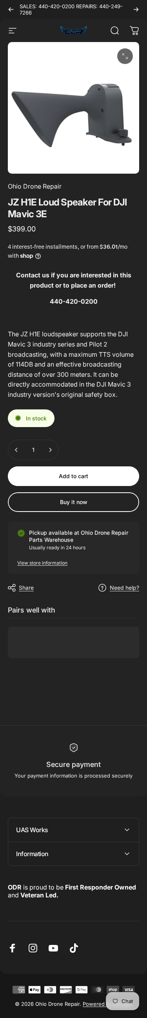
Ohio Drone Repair (35, 186)
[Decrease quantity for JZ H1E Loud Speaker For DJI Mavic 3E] (16, 450)
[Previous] (11, 9)
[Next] (136, 9)
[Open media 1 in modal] (125, 56)
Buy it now (73, 502)
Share (26, 587)
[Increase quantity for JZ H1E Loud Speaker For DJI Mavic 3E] (50, 450)
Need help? (124, 587)
